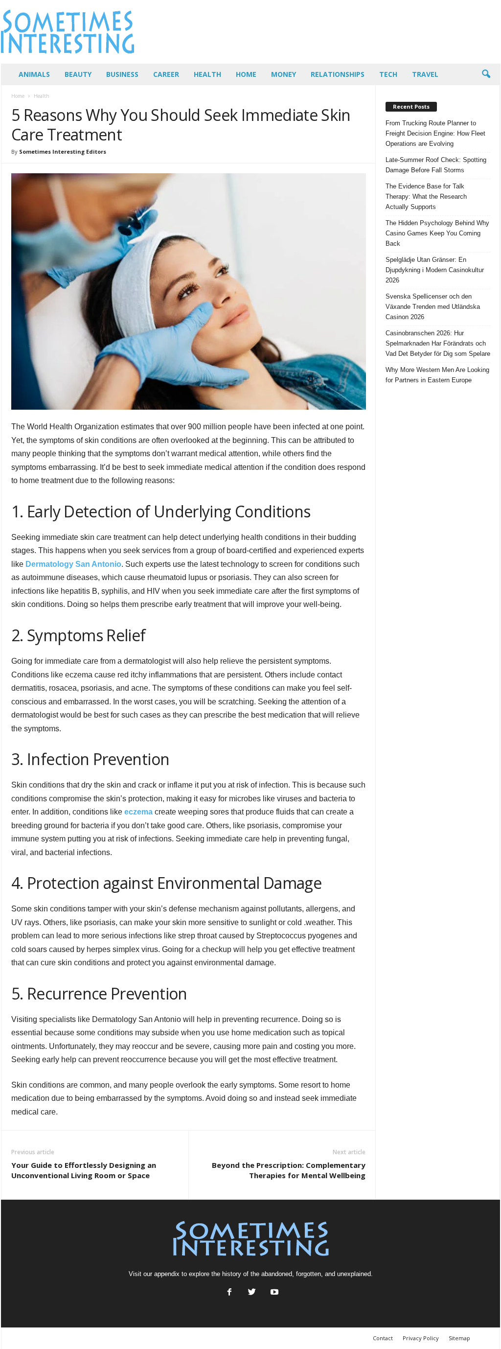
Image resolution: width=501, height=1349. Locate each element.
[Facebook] (229, 1293)
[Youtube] (273, 1293)
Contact (383, 1338)
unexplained (354, 1274)
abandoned (276, 1274)
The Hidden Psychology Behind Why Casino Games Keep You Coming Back (437, 233)
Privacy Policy (421, 1338)
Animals (34, 74)
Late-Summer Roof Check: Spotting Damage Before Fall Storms (436, 165)
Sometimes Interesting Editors (62, 151)
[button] (486, 74)
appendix (167, 1274)
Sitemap (459, 1338)
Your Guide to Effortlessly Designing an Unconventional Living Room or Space (83, 1170)
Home (246, 74)
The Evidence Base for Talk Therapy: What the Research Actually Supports (426, 196)
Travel (425, 74)
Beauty (78, 74)
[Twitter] (252, 1293)
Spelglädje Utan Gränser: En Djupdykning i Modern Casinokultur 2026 (435, 270)
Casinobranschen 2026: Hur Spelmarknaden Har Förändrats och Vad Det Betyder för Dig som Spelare (438, 343)
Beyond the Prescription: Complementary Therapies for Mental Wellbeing (288, 1170)
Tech (388, 74)
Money (283, 74)
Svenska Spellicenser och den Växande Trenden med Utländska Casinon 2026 (433, 307)
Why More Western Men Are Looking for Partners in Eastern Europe (437, 375)
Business (122, 74)
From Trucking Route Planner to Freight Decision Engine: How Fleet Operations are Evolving (435, 133)
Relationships (337, 74)
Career (166, 74)
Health (207, 74)
